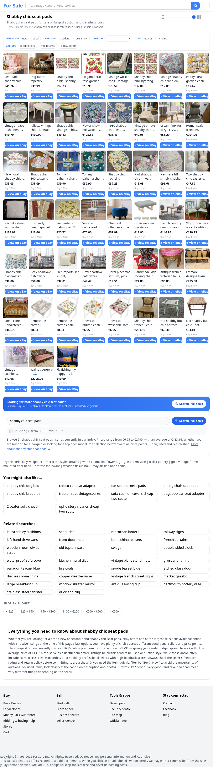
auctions (65, 38)
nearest (148, 38)
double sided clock (178, 547)
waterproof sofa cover (24, 560)
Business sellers (68, 715)
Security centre (120, 709)
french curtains (175, 539)
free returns (48, 46)
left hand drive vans (22, 539)
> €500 (114, 611)
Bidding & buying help (19, 721)
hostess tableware (47, 466)
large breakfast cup (22, 584)
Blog (166, 715)
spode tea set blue (125, 568)
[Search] (195, 6)
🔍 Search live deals (189, 421)
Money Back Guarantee (19, 715)
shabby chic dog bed (23, 485)
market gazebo (175, 576)
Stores (7, 726)
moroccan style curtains (62, 462)
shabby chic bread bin (24, 493)
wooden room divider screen (24, 550)
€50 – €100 (48, 611)
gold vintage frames (185, 462)
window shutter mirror (77, 584)
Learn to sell (65, 709)
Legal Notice (12, 709)
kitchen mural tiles (73, 560)
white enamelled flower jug (101, 462)
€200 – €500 (94, 611)
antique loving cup (125, 584)
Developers (117, 703)
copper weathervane (75, 576)
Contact (168, 703)
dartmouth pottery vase (182, 584)
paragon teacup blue (23, 568)
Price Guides (12, 703)
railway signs (173, 531)
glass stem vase (135, 462)
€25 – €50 (27, 611)
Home (10, 27)
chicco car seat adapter (77, 485)
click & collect (68, 46)
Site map (116, 715)
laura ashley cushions (24, 531)
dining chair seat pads (180, 485)
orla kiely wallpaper (28, 462)
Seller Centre (66, 721)
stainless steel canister (24, 592)
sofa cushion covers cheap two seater (132, 496)
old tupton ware (71, 547)
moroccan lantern (125, 531)
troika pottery (158, 462)
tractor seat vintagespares (80, 493)
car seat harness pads (128, 485)
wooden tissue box (76, 466)
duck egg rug (69, 592)
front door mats (71, 539)
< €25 (10, 611)
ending (163, 38)
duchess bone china (22, 576)
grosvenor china (176, 560)
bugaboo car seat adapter (183, 493)
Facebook (169, 709)
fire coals (66, 568)
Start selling (65, 703)
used (35, 38)
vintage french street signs (132, 576)
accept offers (27, 46)
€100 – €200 (71, 611)
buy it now (81, 38)
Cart (6, 732)
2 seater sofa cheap (22, 506)
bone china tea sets (126, 539)
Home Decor (23, 27)
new (24, 38)
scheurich (66, 531)
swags (116, 547)
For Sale (13, 5)
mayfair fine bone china (109, 466)
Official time (118, 721)
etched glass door (177, 568)
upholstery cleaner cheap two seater (79, 509)
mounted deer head (17, 466)
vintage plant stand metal (131, 560)
